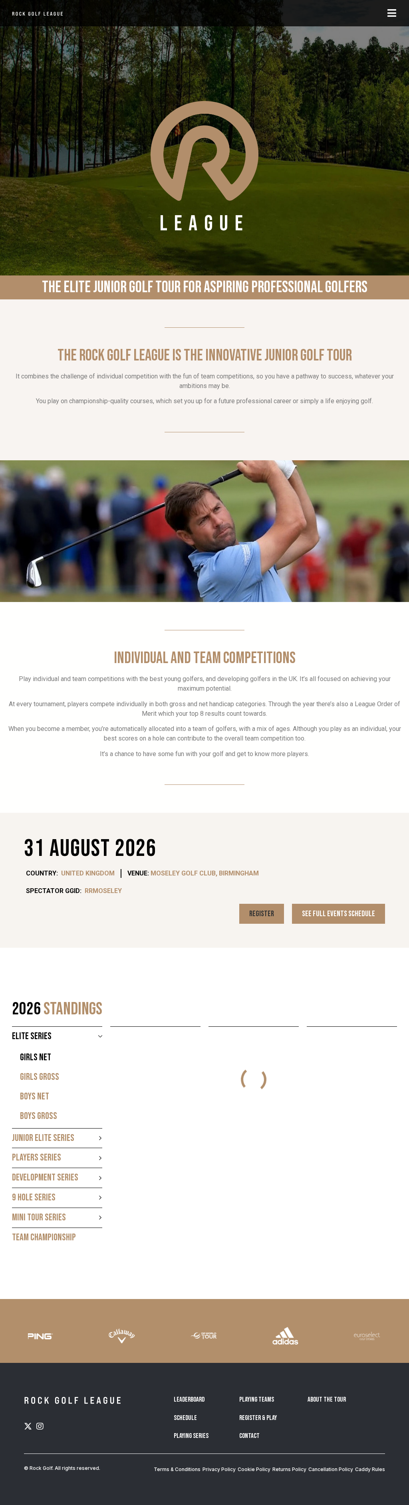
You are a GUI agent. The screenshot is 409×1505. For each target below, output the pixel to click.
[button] (261, 914)
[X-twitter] (28, 1426)
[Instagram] (40, 1426)
